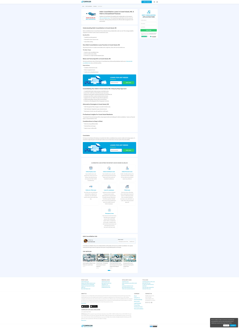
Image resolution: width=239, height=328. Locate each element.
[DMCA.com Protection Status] (153, 326)
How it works (137, 301)
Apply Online (146, 1)
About (135, 296)
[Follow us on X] (150, 302)
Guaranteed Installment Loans (127, 285)
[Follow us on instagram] (146, 302)
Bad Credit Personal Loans (106, 283)
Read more (226, 325)
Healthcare (132, 241)
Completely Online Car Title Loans (148, 281)
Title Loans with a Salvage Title (148, 287)
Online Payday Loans (91, 171)
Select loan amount (116, 82)
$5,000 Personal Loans (106, 285)
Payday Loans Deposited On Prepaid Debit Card (88, 286)
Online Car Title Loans (91, 190)
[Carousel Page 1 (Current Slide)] (109, 270)
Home (83, 6)
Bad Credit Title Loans (146, 283)
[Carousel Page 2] (110, 270)
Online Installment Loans (109, 171)
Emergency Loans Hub (123, 241)
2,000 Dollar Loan (105, 284)
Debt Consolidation (89, 6)
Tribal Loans (127, 190)
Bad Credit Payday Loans (85, 288)
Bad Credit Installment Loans (127, 287)
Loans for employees (109, 190)
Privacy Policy (151, 33)
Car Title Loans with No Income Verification (148, 285)
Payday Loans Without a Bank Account (88, 283)
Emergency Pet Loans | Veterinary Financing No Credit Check (128, 265)
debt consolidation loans (105, 18)
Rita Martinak (91, 241)
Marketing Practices (138, 306)
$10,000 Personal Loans (106, 287)
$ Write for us (137, 297)
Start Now (148, 30)
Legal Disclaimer (137, 303)
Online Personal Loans (127, 171)
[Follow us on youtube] (151, 302)
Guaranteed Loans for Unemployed (87, 284)
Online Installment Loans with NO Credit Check (129, 284)
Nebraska (95, 6)
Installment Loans (125, 281)
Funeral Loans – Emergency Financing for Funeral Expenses (102, 265)
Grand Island (100, 6)
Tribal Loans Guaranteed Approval (128, 288)
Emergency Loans (109, 213)
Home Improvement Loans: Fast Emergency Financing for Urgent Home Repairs (116, 265)
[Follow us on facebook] (148, 302)
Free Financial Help (138, 299)
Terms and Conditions (138, 308)
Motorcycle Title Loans (146, 288)
